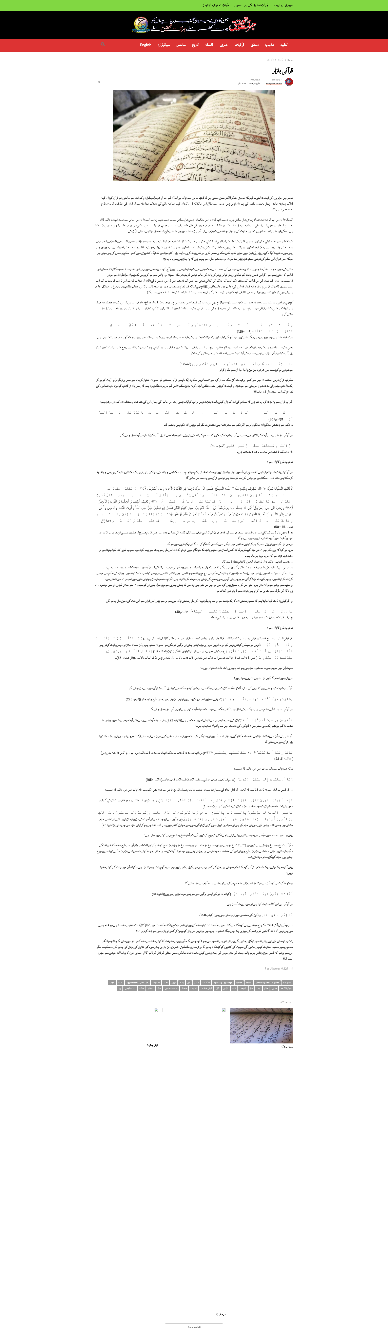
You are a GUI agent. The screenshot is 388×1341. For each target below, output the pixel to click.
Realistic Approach (223, 982)
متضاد (184, 988)
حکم (266, 988)
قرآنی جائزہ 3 (152, 1045)
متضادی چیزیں (171, 988)
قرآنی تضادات (206, 988)
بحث (181, 982)
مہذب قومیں (130, 988)
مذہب (269, 45)
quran (239, 982)
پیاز (119, 988)
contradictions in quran (267, 982)
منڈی (141, 988)
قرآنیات (240, 45)
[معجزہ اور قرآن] (261, 1010)
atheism (287, 982)
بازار (189, 982)
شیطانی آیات (220, 1315)
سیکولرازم (164, 45)
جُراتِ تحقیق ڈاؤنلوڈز (216, 5)
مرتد (159, 988)
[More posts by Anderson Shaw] (289, 80)
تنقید (284, 45)
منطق (255, 45)
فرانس (225, 988)
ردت (258, 988)
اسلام (196, 982)
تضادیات (156, 982)
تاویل (174, 982)
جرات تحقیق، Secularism (138, 982)
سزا (251, 988)
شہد (234, 988)
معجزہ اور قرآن (287, 1047)
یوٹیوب (278, 5)
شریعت (243, 988)
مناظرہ (150, 988)
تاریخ (195, 45)
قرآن (217, 988)
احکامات (206, 982)
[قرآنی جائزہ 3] (128, 1010)
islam (248, 982)
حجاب (112, 982)
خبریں (224, 45)
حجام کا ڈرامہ (286, 988)
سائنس (181, 45)
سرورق (289, 5)
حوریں (274, 988)
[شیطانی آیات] (194, 1010)
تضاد (165, 982)
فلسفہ (209, 45)
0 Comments (194, 1327)
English (145, 45)
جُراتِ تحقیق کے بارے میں (251, 5)
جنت (120, 982)
